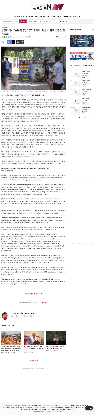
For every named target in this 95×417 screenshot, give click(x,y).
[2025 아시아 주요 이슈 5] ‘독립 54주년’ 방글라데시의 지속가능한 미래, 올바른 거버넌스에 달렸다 (11, 348)
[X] (13, 42)
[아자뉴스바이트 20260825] (75, 74)
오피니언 (42, 16)
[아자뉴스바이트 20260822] (75, 101)
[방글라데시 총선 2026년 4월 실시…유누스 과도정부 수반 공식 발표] (34, 338)
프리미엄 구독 (67, 16)
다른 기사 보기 (82, 117)
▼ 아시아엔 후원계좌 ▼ (33, 294)
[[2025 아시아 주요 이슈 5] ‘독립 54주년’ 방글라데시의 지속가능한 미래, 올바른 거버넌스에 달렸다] (11, 338)
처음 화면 (17, 16)
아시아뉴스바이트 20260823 (86, 90)
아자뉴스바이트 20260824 (86, 81)
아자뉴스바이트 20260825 (86, 72)
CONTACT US (70, 409)
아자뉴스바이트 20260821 (86, 108)
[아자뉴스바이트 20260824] (75, 83)
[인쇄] (22, 42)
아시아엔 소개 (24, 409)
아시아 (31, 16)
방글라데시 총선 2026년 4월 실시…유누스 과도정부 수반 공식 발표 (33, 348)
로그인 (75, 16)
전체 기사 (24, 16)
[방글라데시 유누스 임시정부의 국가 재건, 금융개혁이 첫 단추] (56, 338)
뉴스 (36, 16)
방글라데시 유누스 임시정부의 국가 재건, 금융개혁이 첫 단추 (55, 347)
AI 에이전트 (57, 16)
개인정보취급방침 (60, 409)
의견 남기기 (34, 360)
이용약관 (53, 409)
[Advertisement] (33, 383)
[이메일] (18, 42)
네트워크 (36, 409)
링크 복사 (44, 303)
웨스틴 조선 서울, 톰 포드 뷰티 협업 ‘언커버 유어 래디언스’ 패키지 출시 (48, 21)
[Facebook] (9, 42)
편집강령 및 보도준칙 (44, 409)
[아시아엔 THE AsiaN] (47, 7)
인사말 (31, 409)
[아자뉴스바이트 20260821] (75, 110)
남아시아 (4, 27)
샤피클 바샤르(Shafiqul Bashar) (11, 37)
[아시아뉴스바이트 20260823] (75, 92)
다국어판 (49, 16)
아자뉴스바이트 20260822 (86, 99)
